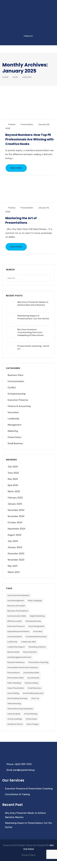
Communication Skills (16, 616)
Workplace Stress (15, 724)
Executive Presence (18, 400)
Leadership (13, 418)
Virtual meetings (14, 719)
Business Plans (15, 375)
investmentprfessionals (36, 636)
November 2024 (16, 516)
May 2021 (12, 566)
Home (5, 77)
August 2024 (14, 535)
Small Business (15, 443)
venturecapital (13, 714)
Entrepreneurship (17, 393)
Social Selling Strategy (17, 698)
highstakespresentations (18, 631)
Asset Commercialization (18, 595)
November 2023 (16, 559)
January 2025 (15, 504)
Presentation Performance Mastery (22, 667)
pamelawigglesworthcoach (19, 657)
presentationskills (31, 673)
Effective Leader (14, 621)
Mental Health (13, 652)
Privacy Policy (28, 855)
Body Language (35, 600)
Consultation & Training (17, 794)
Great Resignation (36, 626)
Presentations (13, 673)
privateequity (33, 678)
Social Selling (13, 693)
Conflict (12, 387)
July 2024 (13, 541)
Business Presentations (17, 611)
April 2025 (13, 485)
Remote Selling (31, 683)
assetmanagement (15, 600)
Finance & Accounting (19, 406)
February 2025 (15, 497)
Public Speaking (14, 683)
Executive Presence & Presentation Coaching (29, 788)
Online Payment (30, 652)
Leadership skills (28, 642)
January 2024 (15, 547)
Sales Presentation (15, 688)
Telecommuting (14, 703)
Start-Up (35, 698)
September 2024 (16, 528)
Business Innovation (16, 606)
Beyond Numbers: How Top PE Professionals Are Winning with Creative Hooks (29, 139)
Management (14, 424)
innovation (37, 631)
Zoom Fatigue (33, 724)
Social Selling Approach (33, 693)
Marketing (13, 431)
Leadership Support (16, 647)
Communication (16, 381)
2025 (15, 77)
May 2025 (13, 479)
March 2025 (14, 491)
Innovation (13, 412)
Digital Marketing (37, 616)
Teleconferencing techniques (20, 709)
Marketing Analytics (37, 647)
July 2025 (13, 466)
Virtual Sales (31, 719)
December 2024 (16, 510)
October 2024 (15, 522)
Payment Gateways (16, 662)
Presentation (27, 124)
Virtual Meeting (30, 714)
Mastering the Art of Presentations (21, 220)
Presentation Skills (15, 678)
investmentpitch (14, 636)
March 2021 (14, 572)
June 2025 (13, 472)
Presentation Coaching (38, 662)
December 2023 (16, 553)
